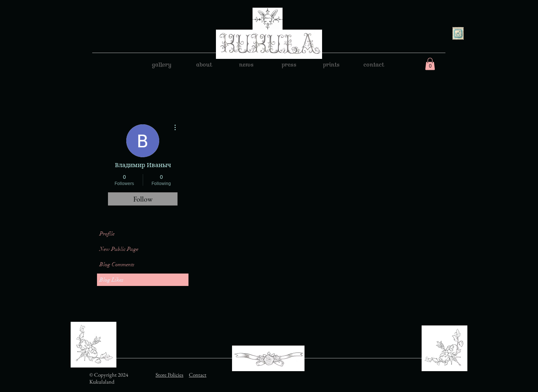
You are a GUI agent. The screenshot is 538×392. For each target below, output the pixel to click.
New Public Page (119, 249)
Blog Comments (117, 264)
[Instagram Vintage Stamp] (458, 33)
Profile (107, 233)
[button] (430, 64)
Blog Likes (111, 279)
